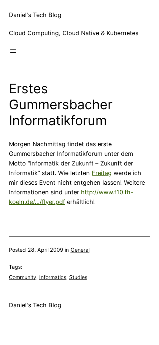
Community (22, 277)
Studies (78, 277)
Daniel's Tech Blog (35, 15)
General (80, 250)
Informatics (52, 277)
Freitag (102, 173)
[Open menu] (13, 51)
